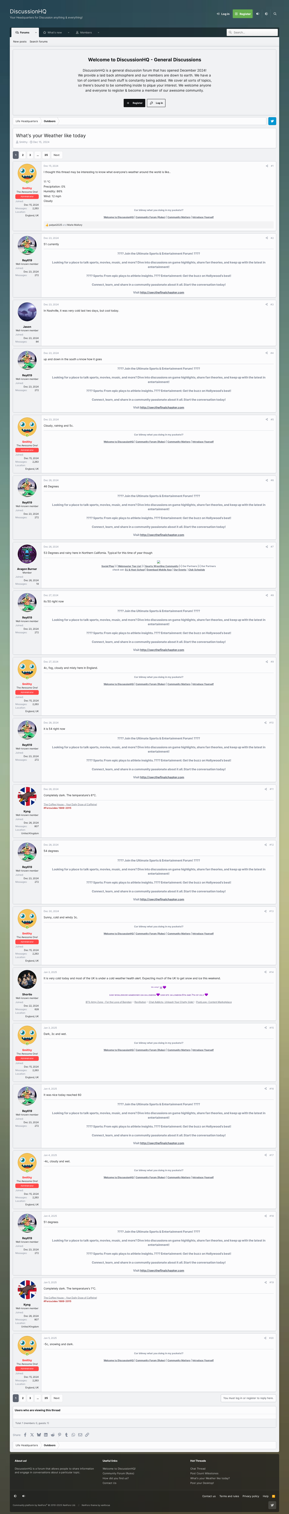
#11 (272, 789)
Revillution (140, 1001)
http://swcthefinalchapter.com (162, 292)
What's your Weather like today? (210, 1478)
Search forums (39, 41)
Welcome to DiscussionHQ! (119, 1468)
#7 (272, 546)
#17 (272, 1155)
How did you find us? (116, 1478)
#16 (272, 1088)
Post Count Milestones (204, 1473)
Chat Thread (197, 1468)
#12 (272, 844)
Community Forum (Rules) (151, 217)
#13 (271, 911)
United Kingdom (30, 833)
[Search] (275, 13)
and (65, 224)
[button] (266, 13)
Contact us (209, 1496)
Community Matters (179, 217)
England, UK (32, 215)
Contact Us (109, 1483)
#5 (272, 419)
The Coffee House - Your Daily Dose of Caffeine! (70, 804)
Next (57, 154)
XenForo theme (89, 1505)
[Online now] (27, 182)
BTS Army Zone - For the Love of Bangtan (109, 1001)
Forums (24, 32)
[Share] (267, 166)
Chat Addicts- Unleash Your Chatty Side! (171, 1001)
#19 (272, 1282)
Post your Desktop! (202, 1483)
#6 (272, 480)
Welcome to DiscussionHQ (119, 217)
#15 (272, 1027)
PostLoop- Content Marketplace (214, 1001)
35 (46, 154)
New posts (20, 41)
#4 (272, 353)
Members (86, 32)
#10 (271, 722)
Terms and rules (229, 1496)
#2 (272, 238)
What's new (55, 32)
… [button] (38, 154)
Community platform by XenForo (44, 1505)
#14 (271, 972)
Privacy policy (251, 1496)
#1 (272, 165)
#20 (271, 1337)
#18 (272, 1215)
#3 (272, 304)
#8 (272, 595)
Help (266, 1496)
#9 (272, 661)
